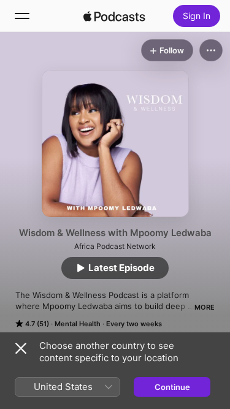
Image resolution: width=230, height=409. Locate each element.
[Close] (20, 348)
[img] (115, 16)
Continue (172, 387)
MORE (204, 307)
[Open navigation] (22, 15)
